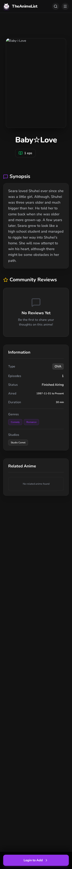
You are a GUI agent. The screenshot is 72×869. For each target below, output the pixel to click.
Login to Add (33, 860)
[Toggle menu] (65, 6)
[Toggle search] (55, 6)
